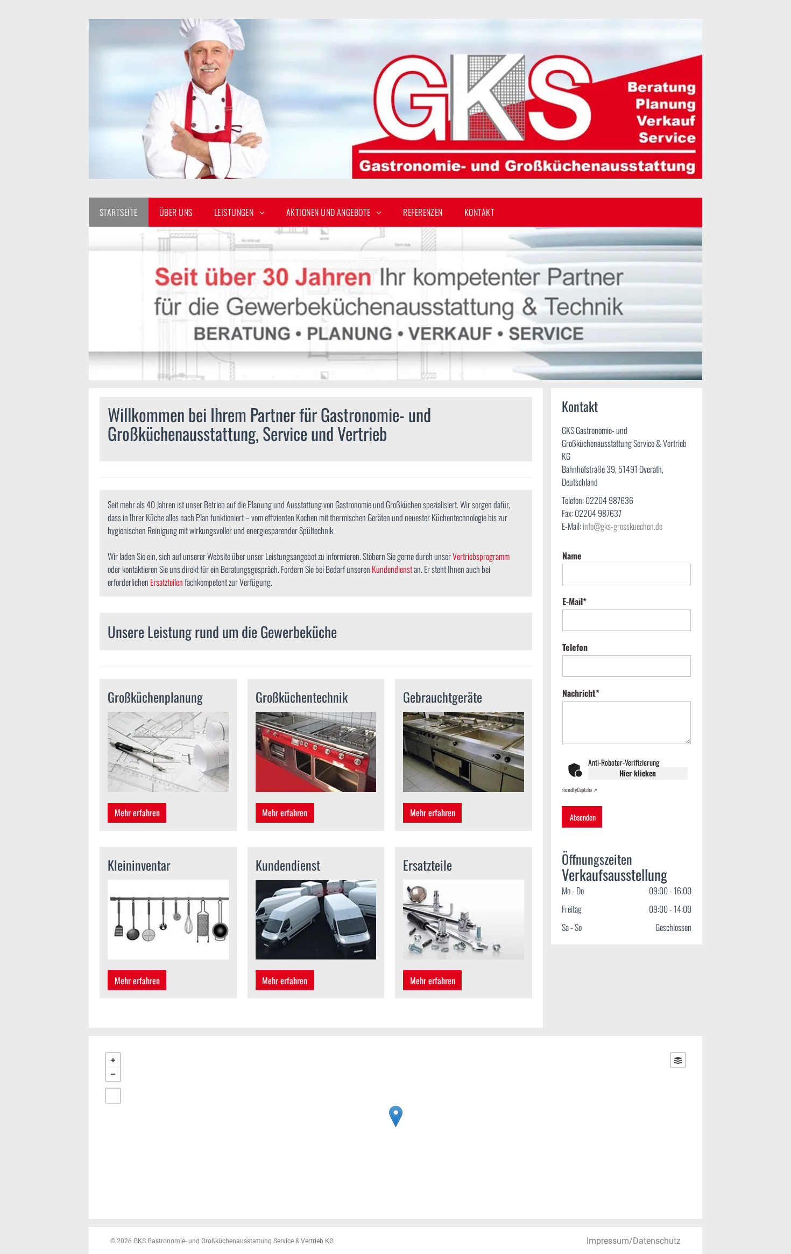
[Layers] (678, 1060)
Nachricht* (580, 692)
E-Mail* (574, 601)
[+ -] (395, 1127)
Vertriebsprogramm (481, 556)
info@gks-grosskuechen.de (622, 526)
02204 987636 (609, 500)
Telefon (575, 647)
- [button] (113, 1074)
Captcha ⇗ (578, 790)
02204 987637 (598, 513)
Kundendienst (392, 569)
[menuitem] (119, 212)
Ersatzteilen (166, 582)
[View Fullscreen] (113, 1096)
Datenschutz (657, 1241)
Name (572, 555)
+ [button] (113, 1060)
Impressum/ (610, 1241)
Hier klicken (637, 773)
